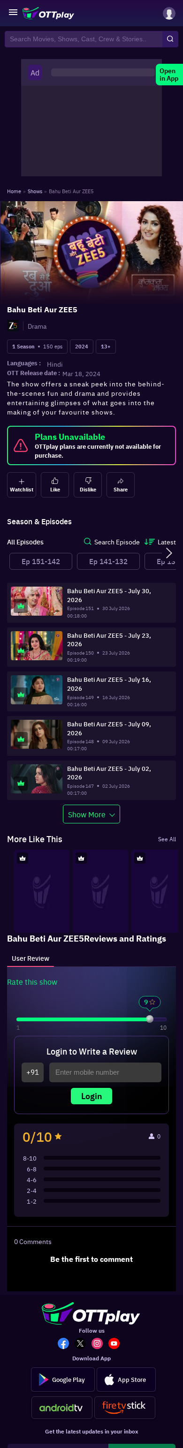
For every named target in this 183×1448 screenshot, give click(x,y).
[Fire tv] (124, 1407)
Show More (87, 814)
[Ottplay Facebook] (66, 1344)
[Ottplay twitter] (83, 1344)
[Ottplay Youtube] (116, 1344)
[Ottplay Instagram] (100, 1344)
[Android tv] (61, 1407)
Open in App (169, 75)
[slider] (149, 1019)
